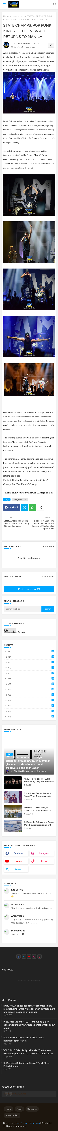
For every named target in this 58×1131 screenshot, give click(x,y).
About (19, 1109)
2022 (30, 673)
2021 (30, 678)
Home (6, 16)
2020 (30, 684)
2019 (30, 689)
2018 (30, 695)
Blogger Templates (16, 1126)
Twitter (24, 507)
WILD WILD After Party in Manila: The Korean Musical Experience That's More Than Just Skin (38, 812)
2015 (30, 711)
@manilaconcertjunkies (15, 1093)
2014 (30, 716)
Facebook (13, 507)
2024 (30, 662)
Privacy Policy (12, 1115)
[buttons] (18, 956)
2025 (30, 657)
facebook (18, 853)
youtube (18, 861)
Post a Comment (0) (29, 589)
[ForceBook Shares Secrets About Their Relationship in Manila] (13, 797)
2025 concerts (17, 16)
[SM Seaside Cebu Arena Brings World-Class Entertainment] (13, 826)
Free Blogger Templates (28, 1123)
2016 (30, 705)
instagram (44, 853)
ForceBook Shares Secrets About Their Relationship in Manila (37, 796)
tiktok (44, 861)
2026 (30, 651)
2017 (30, 700)
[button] (55, 4)
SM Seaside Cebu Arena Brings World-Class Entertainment (39, 823)
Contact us (32, 1109)
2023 (30, 668)
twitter (18, 869)
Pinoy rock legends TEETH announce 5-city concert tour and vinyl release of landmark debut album (39, 783)
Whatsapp (32, 507)
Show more (48, 546)
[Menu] (4, 4)
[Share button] (40, 507)
